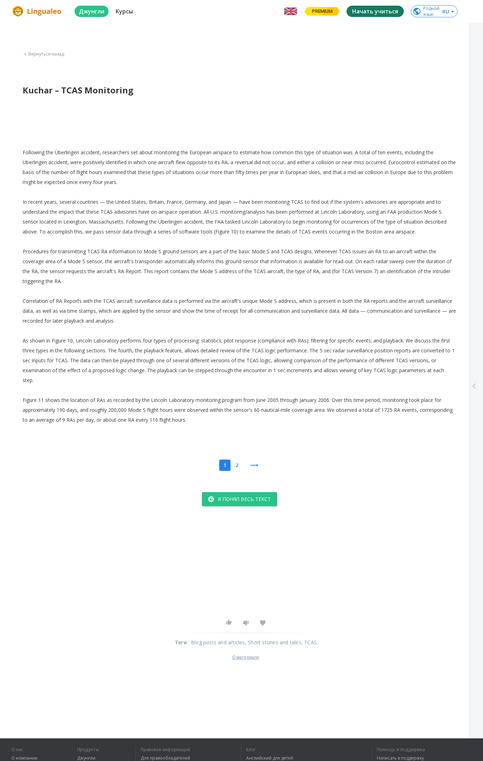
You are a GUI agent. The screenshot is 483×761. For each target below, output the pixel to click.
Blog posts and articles (218, 642)
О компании (24, 758)
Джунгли (86, 758)
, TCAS (309, 642)
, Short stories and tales (273, 642)
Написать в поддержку (400, 758)
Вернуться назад (46, 54)
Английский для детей (269, 758)
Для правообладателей (165, 758)
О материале (245, 657)
